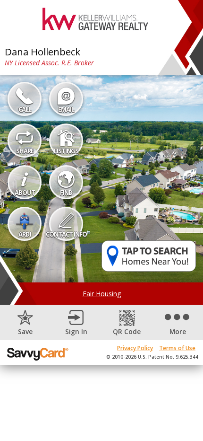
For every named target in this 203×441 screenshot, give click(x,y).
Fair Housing (102, 293)
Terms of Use (177, 348)
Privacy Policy (135, 348)
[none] (25, 322)
